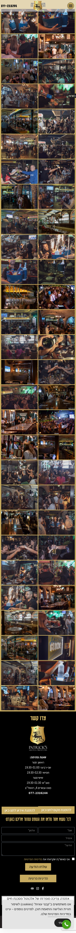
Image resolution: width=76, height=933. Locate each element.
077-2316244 (9, 6)
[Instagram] (37, 888)
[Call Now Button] (66, 924)
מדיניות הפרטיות (33, 859)
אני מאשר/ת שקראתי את (47, 859)
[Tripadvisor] (32, 888)
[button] (70, 5)
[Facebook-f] (43, 888)
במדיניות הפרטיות (59, 914)
